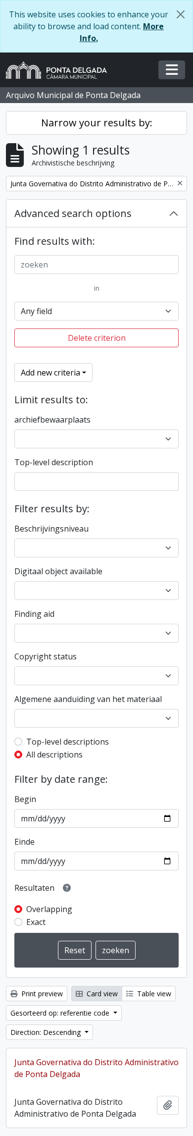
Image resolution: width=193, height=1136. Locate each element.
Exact (36, 922)
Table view (153, 993)
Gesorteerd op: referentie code (60, 1013)
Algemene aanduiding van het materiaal (88, 699)
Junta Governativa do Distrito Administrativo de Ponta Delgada (96, 1068)
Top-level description (53, 462)
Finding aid (34, 613)
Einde (24, 841)
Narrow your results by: (96, 122)
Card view (101, 993)
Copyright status (45, 656)
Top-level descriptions (67, 741)
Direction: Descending (46, 1032)
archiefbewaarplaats (52, 419)
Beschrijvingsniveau (51, 528)
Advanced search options (73, 213)
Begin (25, 799)
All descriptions (54, 754)
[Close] (181, 14)
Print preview (41, 993)
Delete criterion (97, 337)
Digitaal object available (58, 571)
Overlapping (49, 909)
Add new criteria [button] (50, 372)
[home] (60, 70)
